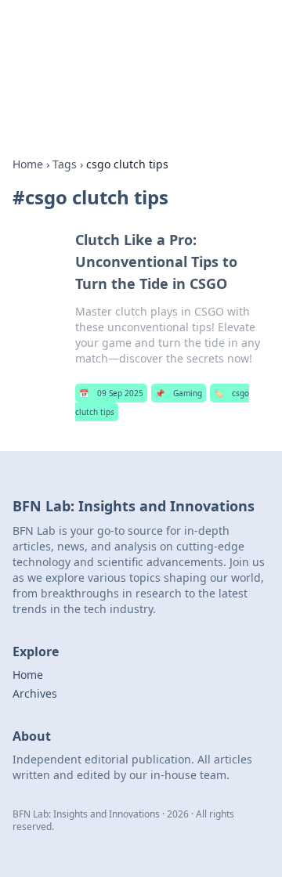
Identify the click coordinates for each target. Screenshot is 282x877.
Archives (35, 693)
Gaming (178, 393)
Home (28, 164)
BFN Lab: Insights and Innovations (110, 43)
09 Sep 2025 (111, 393)
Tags (64, 164)
